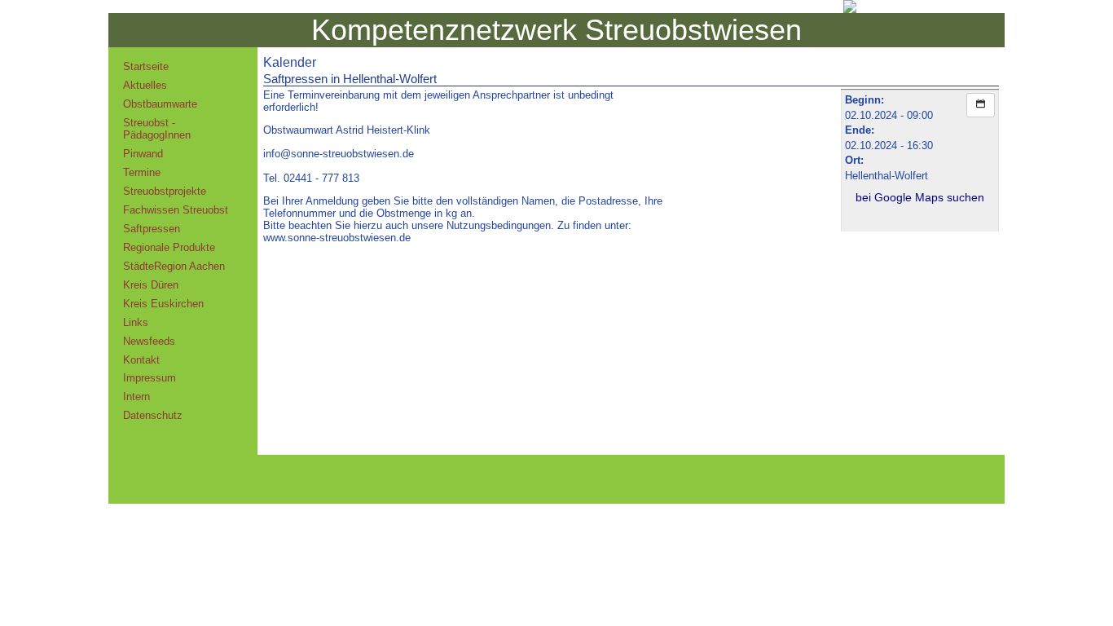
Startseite (146, 66)
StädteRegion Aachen (174, 266)
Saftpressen (151, 229)
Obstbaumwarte (160, 104)
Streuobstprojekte (164, 191)
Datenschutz (153, 415)
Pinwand (143, 154)
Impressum (149, 378)
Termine (142, 172)
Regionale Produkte (169, 247)
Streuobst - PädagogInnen (157, 129)
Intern (136, 396)
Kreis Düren (150, 285)
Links (135, 322)
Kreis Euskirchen (163, 304)
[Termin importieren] (980, 105)
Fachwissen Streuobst (175, 210)
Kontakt (141, 360)
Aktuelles (145, 85)
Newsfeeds (149, 341)
